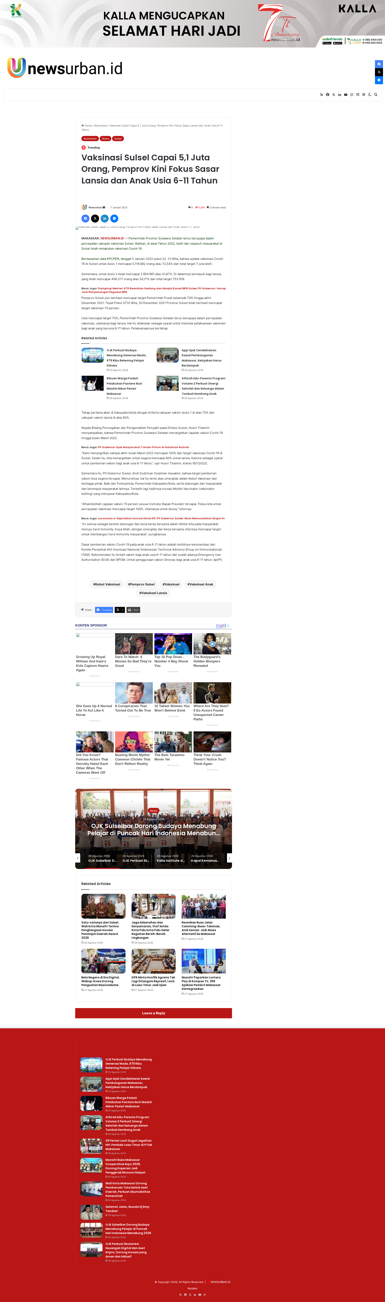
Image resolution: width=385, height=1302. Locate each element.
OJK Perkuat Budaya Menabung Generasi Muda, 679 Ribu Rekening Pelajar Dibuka (128, 1063)
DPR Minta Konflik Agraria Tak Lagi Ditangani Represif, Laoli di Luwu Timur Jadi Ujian (153, 981)
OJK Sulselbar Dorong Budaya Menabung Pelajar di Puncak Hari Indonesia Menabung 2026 (128, 1229)
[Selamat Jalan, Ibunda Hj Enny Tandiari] (91, 1212)
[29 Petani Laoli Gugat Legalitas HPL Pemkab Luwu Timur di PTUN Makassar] (91, 1146)
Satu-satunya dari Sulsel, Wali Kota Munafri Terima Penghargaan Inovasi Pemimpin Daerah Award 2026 (100, 930)
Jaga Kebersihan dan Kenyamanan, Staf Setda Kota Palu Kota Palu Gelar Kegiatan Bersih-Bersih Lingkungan (150, 930)
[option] (153, 829)
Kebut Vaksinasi (107, 584)
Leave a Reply (153, 1013)
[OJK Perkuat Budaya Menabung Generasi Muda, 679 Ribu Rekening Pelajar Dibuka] (93, 355)
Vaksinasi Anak (201, 584)
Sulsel (118, 138)
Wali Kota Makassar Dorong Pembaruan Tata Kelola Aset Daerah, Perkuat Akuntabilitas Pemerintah (127, 1189)
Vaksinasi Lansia (154, 593)
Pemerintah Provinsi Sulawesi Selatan (155, 238)
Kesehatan (100, 125)
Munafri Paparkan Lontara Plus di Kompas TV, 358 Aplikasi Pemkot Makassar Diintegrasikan (201, 983)
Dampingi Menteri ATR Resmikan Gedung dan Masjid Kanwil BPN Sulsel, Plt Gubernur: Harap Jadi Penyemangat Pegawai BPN (153, 290)
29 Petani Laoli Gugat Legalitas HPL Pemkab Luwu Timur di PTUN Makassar (128, 1145)
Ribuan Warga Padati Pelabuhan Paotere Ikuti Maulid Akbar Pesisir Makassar (128, 1102)
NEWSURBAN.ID (112, 238)
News (105, 138)
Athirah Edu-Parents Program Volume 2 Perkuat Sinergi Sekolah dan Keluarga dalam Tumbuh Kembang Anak (127, 1123)
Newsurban (95, 207)
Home (88, 125)
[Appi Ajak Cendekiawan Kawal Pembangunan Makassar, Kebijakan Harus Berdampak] (168, 355)
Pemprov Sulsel (142, 584)
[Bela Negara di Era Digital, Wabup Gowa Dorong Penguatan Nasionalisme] (103, 961)
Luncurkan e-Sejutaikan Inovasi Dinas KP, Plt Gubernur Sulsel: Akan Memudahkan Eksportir (161, 518)
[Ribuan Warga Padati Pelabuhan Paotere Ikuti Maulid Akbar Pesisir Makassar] (93, 383)
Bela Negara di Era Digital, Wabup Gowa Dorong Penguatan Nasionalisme (100, 981)
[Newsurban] (64, 68)
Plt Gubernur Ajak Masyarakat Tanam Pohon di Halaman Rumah (143, 447)
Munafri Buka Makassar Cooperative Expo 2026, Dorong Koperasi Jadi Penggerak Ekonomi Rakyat (125, 1166)
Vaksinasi (172, 584)
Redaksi (192, 1288)
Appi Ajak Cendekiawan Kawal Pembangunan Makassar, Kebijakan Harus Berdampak (127, 1083)
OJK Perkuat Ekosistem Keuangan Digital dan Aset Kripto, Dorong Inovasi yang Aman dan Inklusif (153, 832)
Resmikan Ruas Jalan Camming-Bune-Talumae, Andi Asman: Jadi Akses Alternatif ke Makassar (201, 928)
